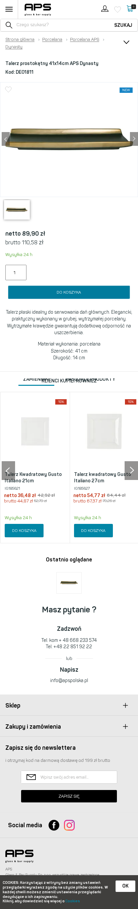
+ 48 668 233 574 (78, 640)
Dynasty (13, 47)
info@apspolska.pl (69, 680)
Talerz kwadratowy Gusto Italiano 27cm (102, 478)
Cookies (72, 901)
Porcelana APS (84, 39)
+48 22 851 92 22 (73, 647)
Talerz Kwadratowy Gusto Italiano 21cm (33, 478)
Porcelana (52, 39)
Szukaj (123, 25)
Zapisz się (69, 796)
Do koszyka (69, 292)
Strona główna (19, 39)
